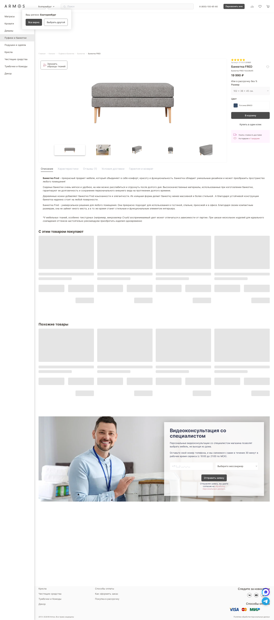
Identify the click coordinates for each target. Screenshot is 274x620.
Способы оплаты (104, 588)
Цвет (234, 98)
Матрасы (10, 16)
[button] (69, 150)
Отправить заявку (214, 477)
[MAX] (266, 592)
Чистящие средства (16, 59)
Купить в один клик (250, 124)
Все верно (34, 22)
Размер (235, 84)
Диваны (9, 30)
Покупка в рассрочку (107, 598)
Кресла (9, 52)
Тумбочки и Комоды (16, 66)
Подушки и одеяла (15, 45)
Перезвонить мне (234, 6)
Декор (8, 73)
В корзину (250, 115)
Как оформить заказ (106, 593)
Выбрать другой (56, 22)
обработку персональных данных (214, 487)
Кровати (9, 23)
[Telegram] (266, 601)
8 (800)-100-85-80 (208, 6)
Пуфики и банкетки (16, 37)
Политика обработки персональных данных (252, 617)
